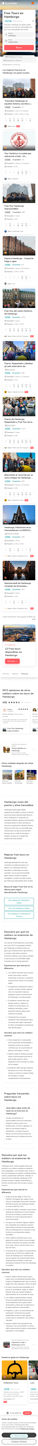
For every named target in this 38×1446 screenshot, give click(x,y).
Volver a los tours (20, 1436)
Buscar (19, 47)
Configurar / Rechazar (19, 1442)
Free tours (6, 674)
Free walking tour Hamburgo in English (19, 901)
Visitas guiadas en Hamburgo (18, 749)
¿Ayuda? (27, 1413)
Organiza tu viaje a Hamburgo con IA (18, 1343)
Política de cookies (27, 1429)
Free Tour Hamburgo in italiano (19, 908)
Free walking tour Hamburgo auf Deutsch (19, 915)
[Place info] (33, 21)
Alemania (15, 674)
